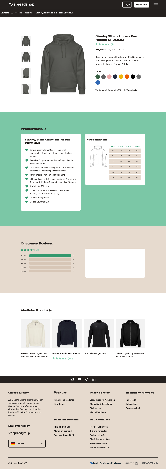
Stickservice (95, 408)
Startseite (5, 13)
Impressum (131, 400)
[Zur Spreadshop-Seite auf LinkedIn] (94, 379)
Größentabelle (130, 90)
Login (127, 4)
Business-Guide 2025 (64, 435)
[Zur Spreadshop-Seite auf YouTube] (79, 379)
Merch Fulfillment (98, 412)
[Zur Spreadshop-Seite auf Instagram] (72, 379)
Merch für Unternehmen (101, 404)
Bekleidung (29, 13)
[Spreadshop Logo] (21, 4)
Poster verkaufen (98, 435)
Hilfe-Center (59, 404)
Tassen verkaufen (98, 443)
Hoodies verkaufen (99, 427)
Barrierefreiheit (133, 408)
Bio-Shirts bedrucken (100, 439)
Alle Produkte (16, 13)
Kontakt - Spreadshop (64, 400)
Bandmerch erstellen (99, 447)
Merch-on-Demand (63, 431)
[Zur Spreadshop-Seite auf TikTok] (86, 379)
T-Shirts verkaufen (98, 431)
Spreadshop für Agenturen (102, 400)
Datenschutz (131, 404)
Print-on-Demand (62, 427)
